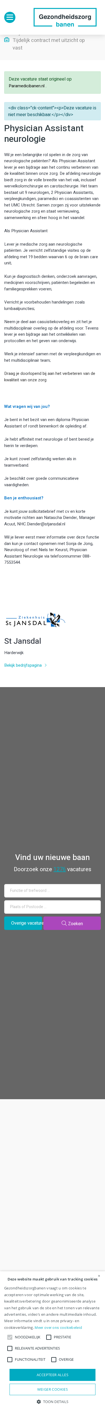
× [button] (99, 1276)
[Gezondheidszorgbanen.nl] (65, 17)
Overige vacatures (26, 923)
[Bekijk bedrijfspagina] (34, 627)
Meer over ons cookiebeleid (58, 1327)
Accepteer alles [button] (52, 1374)
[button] (52, 1401)
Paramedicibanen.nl (27, 86)
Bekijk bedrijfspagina (23, 665)
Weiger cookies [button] (52, 1389)
